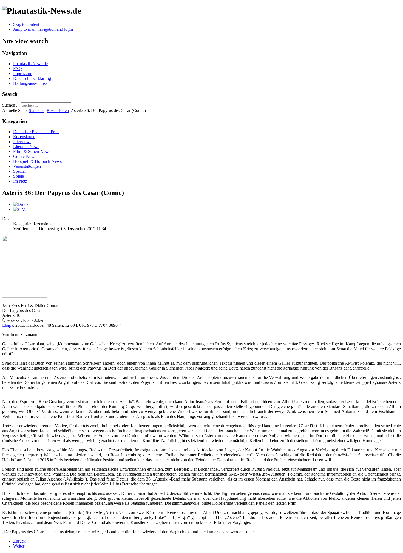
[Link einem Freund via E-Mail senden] (21, 209)
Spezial (19, 171)
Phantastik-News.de (30, 63)
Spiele (18, 176)
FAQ (17, 68)
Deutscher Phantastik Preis (36, 131)
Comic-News (24, 156)
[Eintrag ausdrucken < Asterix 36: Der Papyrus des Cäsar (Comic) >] (23, 204)
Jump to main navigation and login (43, 29)
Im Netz (20, 181)
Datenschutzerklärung (32, 78)
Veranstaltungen (27, 166)
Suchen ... (10, 105)
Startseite (36, 110)
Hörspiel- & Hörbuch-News (37, 161)
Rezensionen (58, 110)
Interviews (22, 141)
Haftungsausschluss (30, 83)
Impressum (22, 73)
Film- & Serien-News (31, 151)
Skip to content (26, 24)
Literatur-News (26, 146)
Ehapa (7, 325)
